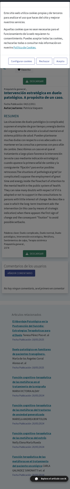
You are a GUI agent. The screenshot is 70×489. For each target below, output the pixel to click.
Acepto (60, 61)
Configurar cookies (21, 61)
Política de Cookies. (24, 47)
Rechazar (44, 61)
